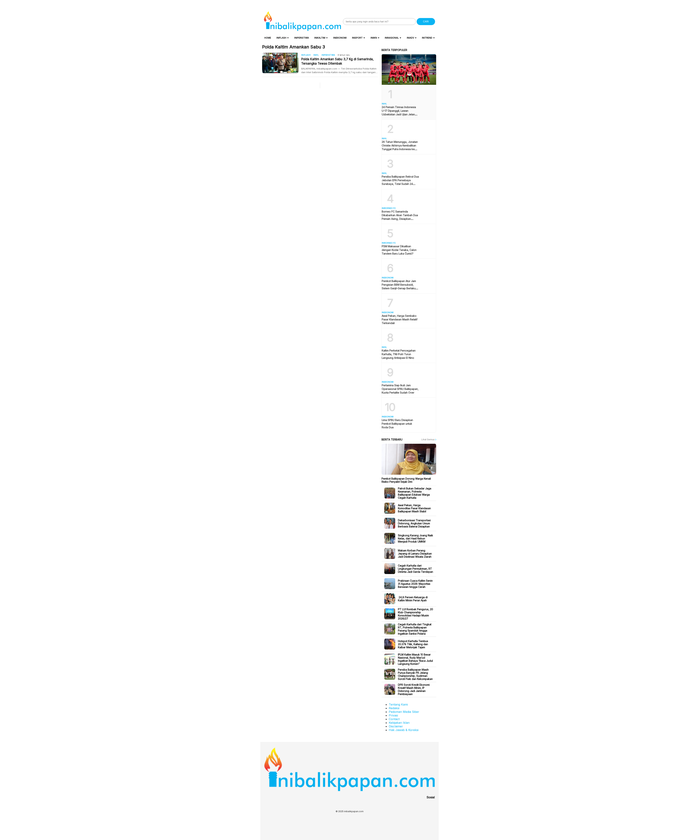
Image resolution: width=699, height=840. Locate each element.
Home (267, 37)
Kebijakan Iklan (399, 722)
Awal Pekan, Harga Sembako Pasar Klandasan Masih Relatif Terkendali (399, 319)
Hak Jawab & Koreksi (403, 730)
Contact (394, 719)
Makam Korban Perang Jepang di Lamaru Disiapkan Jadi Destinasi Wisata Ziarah (415, 553)
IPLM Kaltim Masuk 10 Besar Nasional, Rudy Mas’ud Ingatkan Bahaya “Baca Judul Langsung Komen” (415, 659)
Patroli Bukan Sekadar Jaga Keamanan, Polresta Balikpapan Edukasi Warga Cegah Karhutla (414, 493)
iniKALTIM (319, 37)
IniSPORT (357, 37)
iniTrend (427, 37)
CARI (426, 21)
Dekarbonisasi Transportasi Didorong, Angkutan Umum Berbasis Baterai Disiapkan (414, 523)
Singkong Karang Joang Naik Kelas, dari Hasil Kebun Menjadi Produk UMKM (415, 538)
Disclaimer (396, 726)
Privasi (393, 715)
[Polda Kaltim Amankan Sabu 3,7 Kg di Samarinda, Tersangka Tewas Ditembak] (281, 63)
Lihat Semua (428, 439)
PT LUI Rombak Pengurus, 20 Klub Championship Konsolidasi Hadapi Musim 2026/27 (415, 614)
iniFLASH (281, 37)
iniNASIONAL (392, 37)
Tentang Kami (398, 704)
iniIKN (374, 37)
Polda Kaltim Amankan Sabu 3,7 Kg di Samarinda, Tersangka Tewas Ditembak (337, 61)
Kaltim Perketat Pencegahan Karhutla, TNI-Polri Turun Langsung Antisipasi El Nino (399, 354)
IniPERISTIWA (301, 37)
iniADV (410, 37)
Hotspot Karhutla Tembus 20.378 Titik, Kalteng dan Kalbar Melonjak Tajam (413, 644)
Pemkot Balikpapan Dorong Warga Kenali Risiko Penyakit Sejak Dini (406, 480)
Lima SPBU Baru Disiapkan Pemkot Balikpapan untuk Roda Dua (397, 423)
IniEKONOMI (340, 37)
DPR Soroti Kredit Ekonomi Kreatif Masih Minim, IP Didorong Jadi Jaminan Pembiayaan (414, 689)
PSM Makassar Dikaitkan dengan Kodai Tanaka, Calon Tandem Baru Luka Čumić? (399, 250)
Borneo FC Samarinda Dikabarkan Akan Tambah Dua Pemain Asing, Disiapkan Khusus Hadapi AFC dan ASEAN (400, 219)
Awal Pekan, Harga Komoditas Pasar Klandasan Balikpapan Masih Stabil (414, 508)
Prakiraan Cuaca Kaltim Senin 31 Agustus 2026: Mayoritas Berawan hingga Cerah (415, 583)
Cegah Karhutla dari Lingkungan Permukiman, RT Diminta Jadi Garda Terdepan (415, 568)
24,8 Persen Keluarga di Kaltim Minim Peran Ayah (413, 599)
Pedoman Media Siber (404, 712)
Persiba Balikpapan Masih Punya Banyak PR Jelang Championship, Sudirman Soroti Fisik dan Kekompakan (415, 674)
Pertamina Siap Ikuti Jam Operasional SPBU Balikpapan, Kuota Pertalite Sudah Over (400, 389)
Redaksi (394, 708)
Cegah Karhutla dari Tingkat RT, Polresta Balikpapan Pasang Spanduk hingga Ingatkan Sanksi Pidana (414, 629)
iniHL (316, 55)
